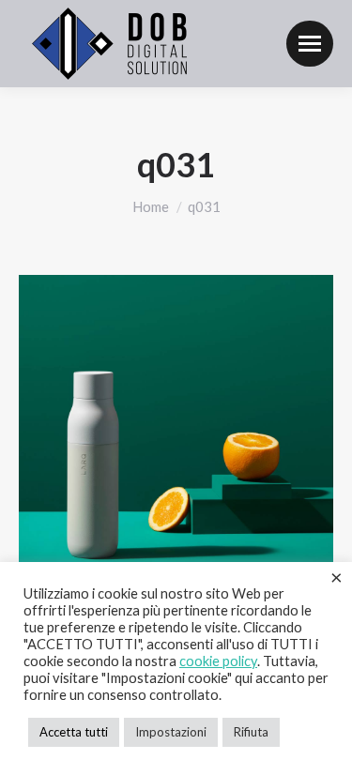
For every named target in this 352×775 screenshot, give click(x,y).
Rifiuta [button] (251, 731)
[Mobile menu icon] (309, 44)
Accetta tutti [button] (73, 731)
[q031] (176, 432)
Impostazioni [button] (171, 731)
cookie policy (218, 661)
